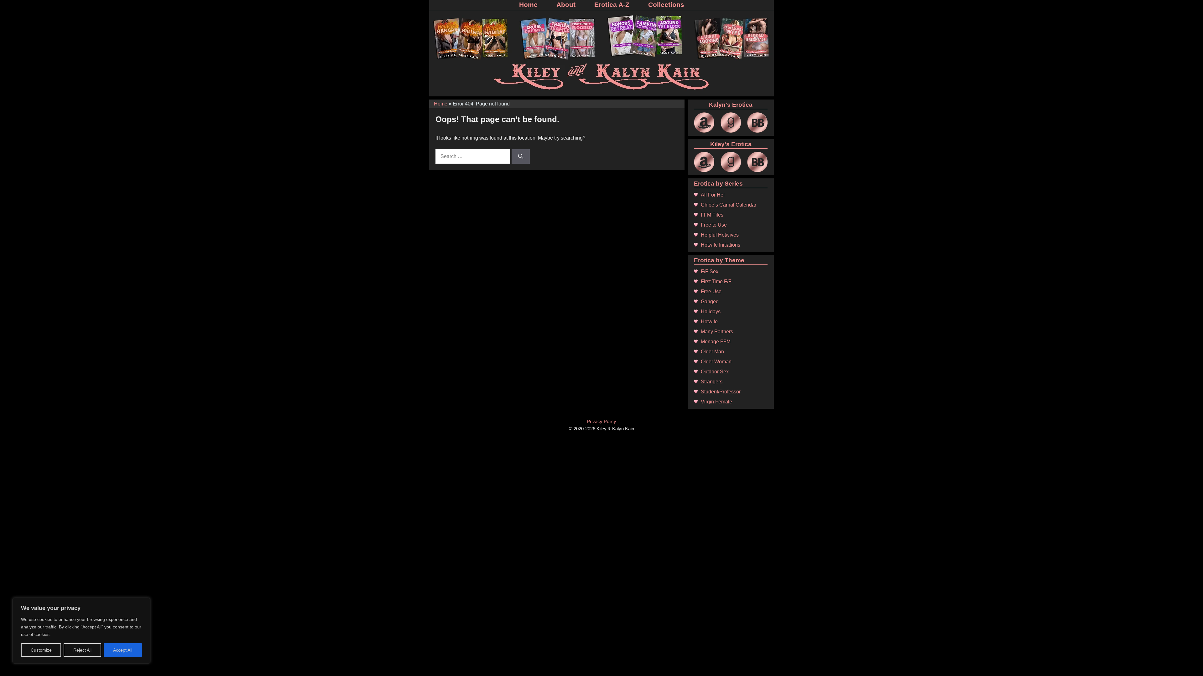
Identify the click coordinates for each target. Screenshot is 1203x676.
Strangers (711, 381)
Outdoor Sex (715, 371)
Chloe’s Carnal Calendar (728, 204)
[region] (81, 630)
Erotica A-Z (611, 4)
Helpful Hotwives (720, 235)
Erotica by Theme (719, 260)
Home (528, 4)
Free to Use (714, 225)
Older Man (712, 351)
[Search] (521, 156)
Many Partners (717, 331)
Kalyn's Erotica (731, 104)
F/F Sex (709, 271)
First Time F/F (716, 281)
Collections (666, 4)
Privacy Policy (601, 421)
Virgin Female (716, 401)
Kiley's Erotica (731, 144)
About (565, 4)
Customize (41, 650)
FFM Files (712, 215)
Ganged (710, 301)
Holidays (711, 311)
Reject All (82, 650)
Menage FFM (716, 341)
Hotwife (709, 321)
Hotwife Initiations (720, 245)
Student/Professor (721, 391)
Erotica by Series (718, 183)
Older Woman (716, 361)
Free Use (711, 291)
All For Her (713, 194)
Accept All (122, 650)
